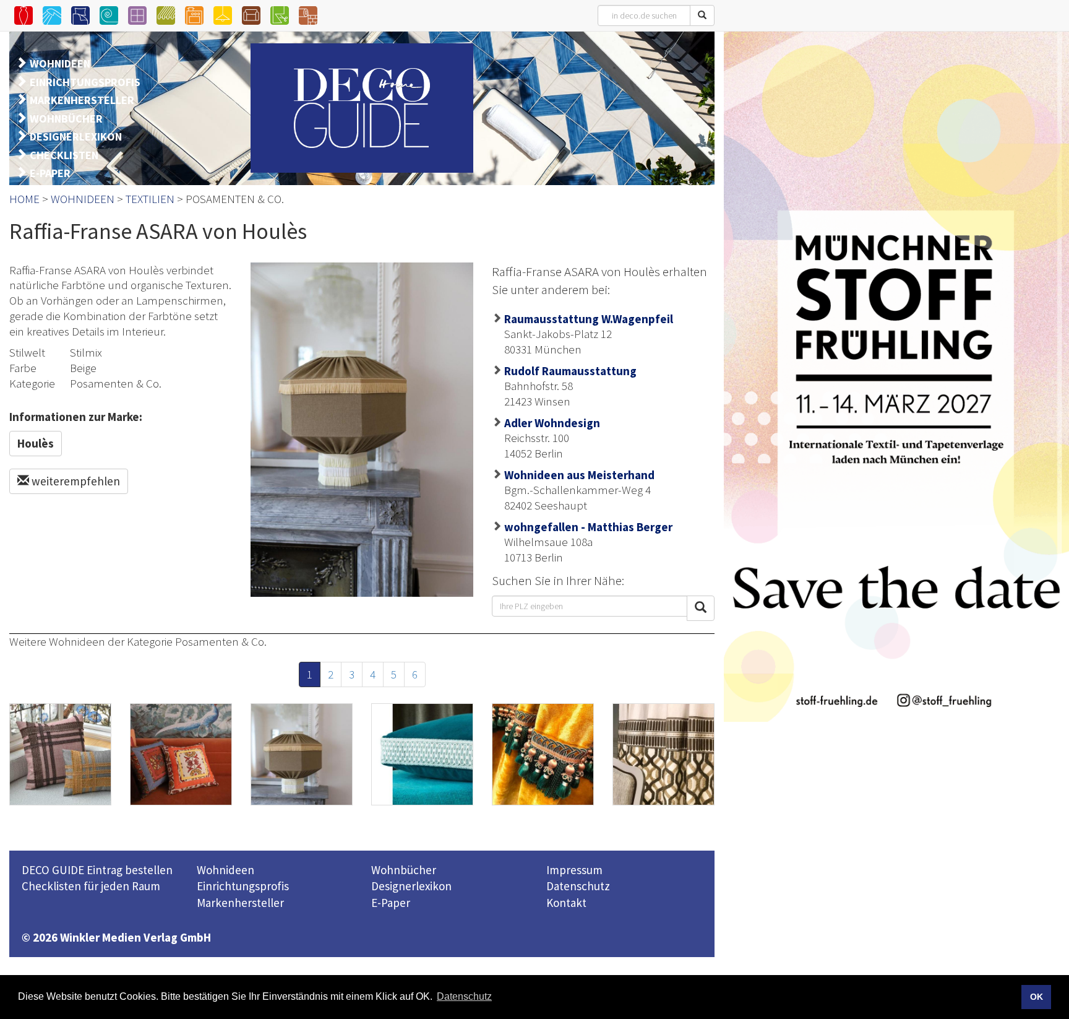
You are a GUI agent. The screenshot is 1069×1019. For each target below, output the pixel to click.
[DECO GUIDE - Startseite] (362, 108)
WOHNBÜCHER (66, 118)
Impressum (574, 869)
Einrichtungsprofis (243, 885)
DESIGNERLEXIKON (76, 136)
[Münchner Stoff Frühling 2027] (896, 376)
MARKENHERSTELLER (82, 100)
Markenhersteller (240, 902)
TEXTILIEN (150, 198)
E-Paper (390, 902)
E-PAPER (50, 173)
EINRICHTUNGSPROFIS (85, 82)
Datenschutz (578, 885)
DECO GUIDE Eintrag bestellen (97, 869)
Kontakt (566, 902)
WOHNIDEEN (60, 63)
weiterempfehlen (74, 481)
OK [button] (1036, 997)
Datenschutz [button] (464, 996)
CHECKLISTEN (64, 155)
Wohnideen (225, 869)
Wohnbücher (403, 869)
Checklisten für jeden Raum (91, 885)
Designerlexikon (411, 885)
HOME (24, 198)
